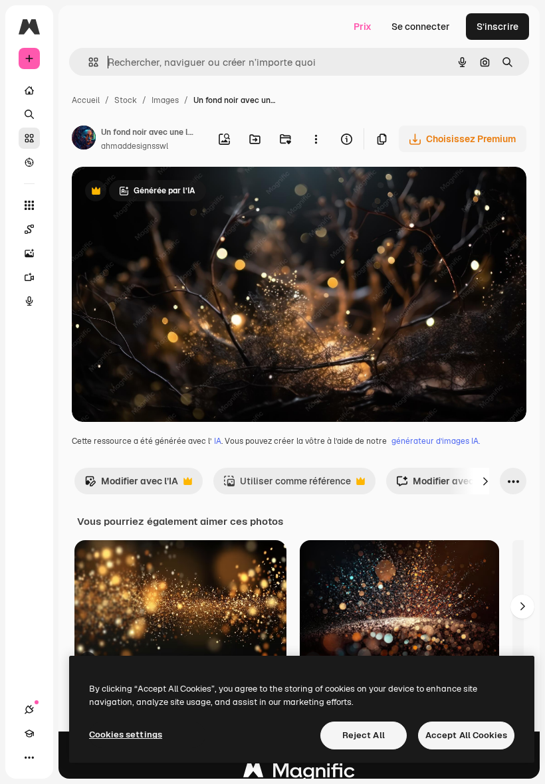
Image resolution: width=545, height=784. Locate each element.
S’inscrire (497, 27)
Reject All (363, 735)
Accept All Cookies (466, 735)
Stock (125, 100)
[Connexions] (29, 709)
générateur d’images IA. (435, 441)
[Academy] (29, 733)
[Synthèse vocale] (29, 301)
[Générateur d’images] (29, 253)
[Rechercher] (29, 114)
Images (165, 100)
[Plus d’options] (315, 139)
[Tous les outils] (29, 205)
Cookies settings (125, 734)
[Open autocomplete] (88, 62)
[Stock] (29, 138)
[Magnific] (299, 773)
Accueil (86, 100)
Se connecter (420, 27)
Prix (363, 27)
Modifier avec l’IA (131, 484)
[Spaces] (29, 229)
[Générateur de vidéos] (29, 277)
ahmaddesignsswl (134, 146)
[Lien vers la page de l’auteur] (84, 139)
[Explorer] (29, 162)
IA (217, 441)
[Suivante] (485, 481)
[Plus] (29, 757)
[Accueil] (29, 90)
